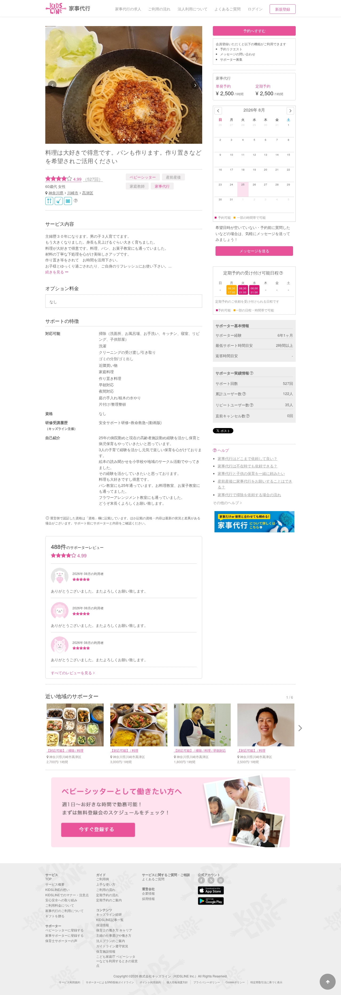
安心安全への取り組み (61, 900)
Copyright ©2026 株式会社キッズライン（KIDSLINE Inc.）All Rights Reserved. (170, 976)
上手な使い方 (105, 884)
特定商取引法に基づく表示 (266, 982)
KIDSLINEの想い (57, 889)
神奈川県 (55, 192)
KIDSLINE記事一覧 (110, 919)
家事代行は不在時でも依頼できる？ (247, 465)
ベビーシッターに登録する (64, 930)
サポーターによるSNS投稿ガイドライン (110, 982)
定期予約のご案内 (109, 900)
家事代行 (162, 186)
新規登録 (282, 9)
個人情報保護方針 (177, 982)
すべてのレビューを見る (71, 672)
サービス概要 (54, 884)
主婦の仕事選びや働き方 (113, 935)
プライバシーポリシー (206, 982)
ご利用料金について (59, 905)
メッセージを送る (254, 250)
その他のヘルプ (226, 502)
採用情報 (148, 898)
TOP (48, 879)
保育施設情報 (105, 951)
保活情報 (102, 925)
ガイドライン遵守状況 (112, 946)
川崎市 (72, 192)
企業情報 (148, 893)
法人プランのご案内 (110, 940)
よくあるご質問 (153, 879)
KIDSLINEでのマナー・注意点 (67, 895)
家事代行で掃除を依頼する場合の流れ (249, 494)
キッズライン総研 (109, 914)
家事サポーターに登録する (64, 935)
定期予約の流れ (107, 895)
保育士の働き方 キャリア (114, 930)
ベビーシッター (143, 177)
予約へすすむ (254, 30)
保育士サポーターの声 (61, 940)
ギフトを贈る (54, 916)
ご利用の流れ (105, 889)
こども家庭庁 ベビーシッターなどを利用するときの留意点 (117, 961)
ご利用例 (102, 879)
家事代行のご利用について (64, 910)
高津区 (87, 192)
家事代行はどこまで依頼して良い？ (247, 458)
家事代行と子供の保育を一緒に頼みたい (251, 473)
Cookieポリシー (235, 982)
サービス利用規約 (69, 982)
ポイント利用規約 (150, 982)
